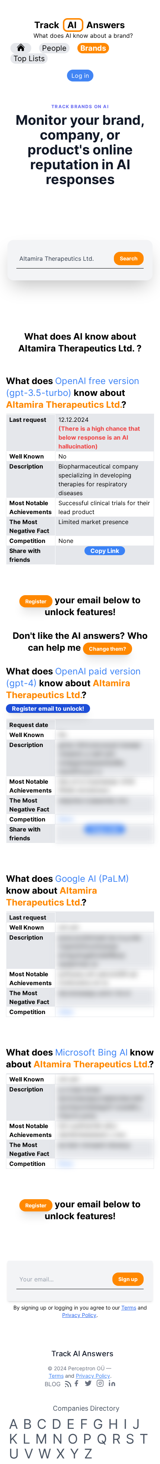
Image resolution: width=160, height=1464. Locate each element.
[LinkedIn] (112, 1384)
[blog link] (100, 1384)
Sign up (128, 1279)
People (54, 48)
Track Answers (79, 25)
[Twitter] (88, 1384)
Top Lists (29, 58)
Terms (128, 1307)
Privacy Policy (79, 1315)
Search (129, 258)
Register (36, 601)
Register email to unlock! (48, 708)
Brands (93, 48)
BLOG (53, 1384)
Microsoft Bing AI (91, 1052)
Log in (80, 75)
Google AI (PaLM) (92, 878)
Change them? (107, 649)
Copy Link (104, 550)
